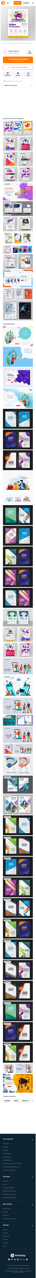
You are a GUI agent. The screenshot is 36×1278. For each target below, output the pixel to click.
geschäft (7, 1263)
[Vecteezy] (3, 3)
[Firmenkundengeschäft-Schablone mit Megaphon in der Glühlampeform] (11, 392)
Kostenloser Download (18, 60)
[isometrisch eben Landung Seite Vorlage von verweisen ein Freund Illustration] (17, 496)
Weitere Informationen (11, 85)
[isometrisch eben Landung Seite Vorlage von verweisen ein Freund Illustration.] (17, 434)
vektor (16, 1263)
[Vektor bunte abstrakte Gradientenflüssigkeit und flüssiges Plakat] (13, 320)
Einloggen (26, 3)
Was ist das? (18, 81)
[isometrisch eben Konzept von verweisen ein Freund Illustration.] (17, 455)
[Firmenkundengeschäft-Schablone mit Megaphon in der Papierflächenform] (17, 409)
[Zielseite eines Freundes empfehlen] (17, 237)
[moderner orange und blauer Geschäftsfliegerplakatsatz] (17, 299)
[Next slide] (29, 1262)
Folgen (30, 53)
